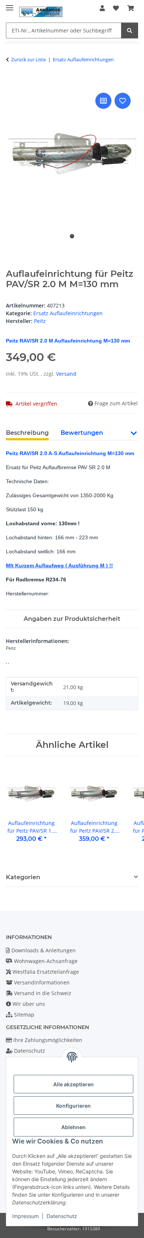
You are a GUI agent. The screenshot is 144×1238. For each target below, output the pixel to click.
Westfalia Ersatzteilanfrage (45, 971)
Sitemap (23, 1014)
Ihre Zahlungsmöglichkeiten (47, 1039)
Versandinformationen (41, 982)
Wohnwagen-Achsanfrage (45, 960)
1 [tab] (72, 236)
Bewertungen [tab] (82, 432)
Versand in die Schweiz (42, 993)
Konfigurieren (73, 1106)
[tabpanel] (72, 154)
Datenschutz (62, 1216)
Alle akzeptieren (73, 1084)
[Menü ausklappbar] (9, 4)
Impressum (25, 1216)
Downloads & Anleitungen (43, 950)
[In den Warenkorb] (12, 83)
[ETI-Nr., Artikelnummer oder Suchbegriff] (129, 30)
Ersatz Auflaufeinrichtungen (68, 313)
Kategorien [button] (23, 877)
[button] (102, 8)
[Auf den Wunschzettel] (122, 101)
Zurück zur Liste (28, 59)
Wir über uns (28, 1003)
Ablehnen (73, 1127)
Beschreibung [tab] (27, 432)
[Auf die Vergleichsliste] (103, 101)
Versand (66, 373)
